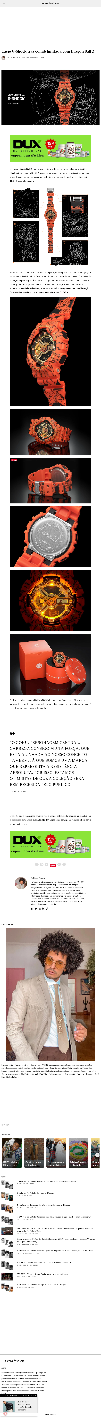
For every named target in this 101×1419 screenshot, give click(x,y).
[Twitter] (46, 864)
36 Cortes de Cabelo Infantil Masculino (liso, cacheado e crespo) (46, 1181)
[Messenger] (41, 864)
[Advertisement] (50, 17)
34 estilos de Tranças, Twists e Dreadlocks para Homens (43, 1205)
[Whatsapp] (59, 864)
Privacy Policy (50, 1414)
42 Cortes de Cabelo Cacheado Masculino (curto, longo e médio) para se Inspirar (54, 1217)
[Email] (64, 864)
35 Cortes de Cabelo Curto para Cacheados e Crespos (41, 1285)
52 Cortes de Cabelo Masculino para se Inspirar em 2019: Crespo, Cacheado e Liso (55, 1251)
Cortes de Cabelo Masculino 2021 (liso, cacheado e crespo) (44, 1263)
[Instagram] (39, 908)
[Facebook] (37, 864)
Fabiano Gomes (38, 878)
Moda (42, 58)
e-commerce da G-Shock (21, 820)
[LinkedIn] (43, 908)
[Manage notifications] (5, 1414)
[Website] (47, 908)
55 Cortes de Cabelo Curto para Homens (35, 1193)
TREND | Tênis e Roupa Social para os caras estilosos (42, 1274)
